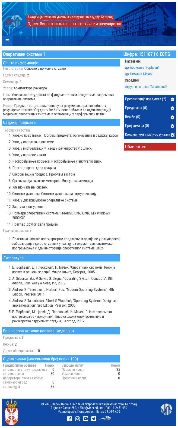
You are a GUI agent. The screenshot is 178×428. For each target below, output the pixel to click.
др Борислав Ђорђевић (142, 67)
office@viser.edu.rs (90, 408)
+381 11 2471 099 (115, 408)
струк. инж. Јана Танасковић (146, 87)
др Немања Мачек (139, 74)
